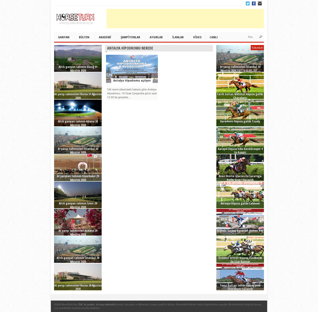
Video (197, 37)
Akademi (105, 37)
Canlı (214, 37)
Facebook (254, 3)
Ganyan (63, 37)
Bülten (84, 37)
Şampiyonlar (130, 37)
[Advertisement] (185, 18)
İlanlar (178, 37)
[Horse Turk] (75, 17)
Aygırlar (156, 37)
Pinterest (260, 3)
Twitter (248, 3)
